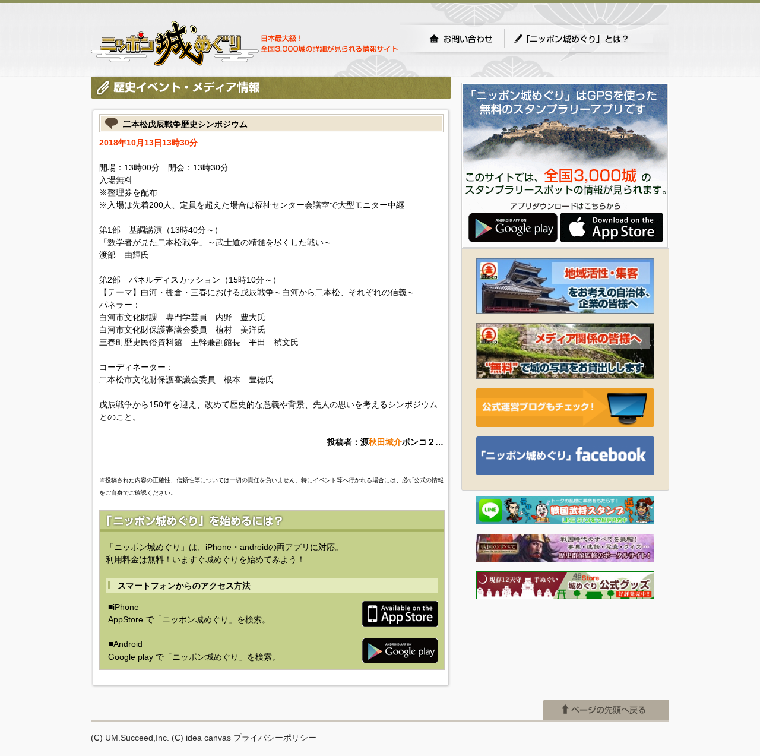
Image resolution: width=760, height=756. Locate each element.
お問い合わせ (461, 38)
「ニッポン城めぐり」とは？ (583, 38)
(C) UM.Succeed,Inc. (130, 737)
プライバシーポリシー (274, 737)
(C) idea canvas (201, 737)
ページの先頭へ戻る (606, 710)
